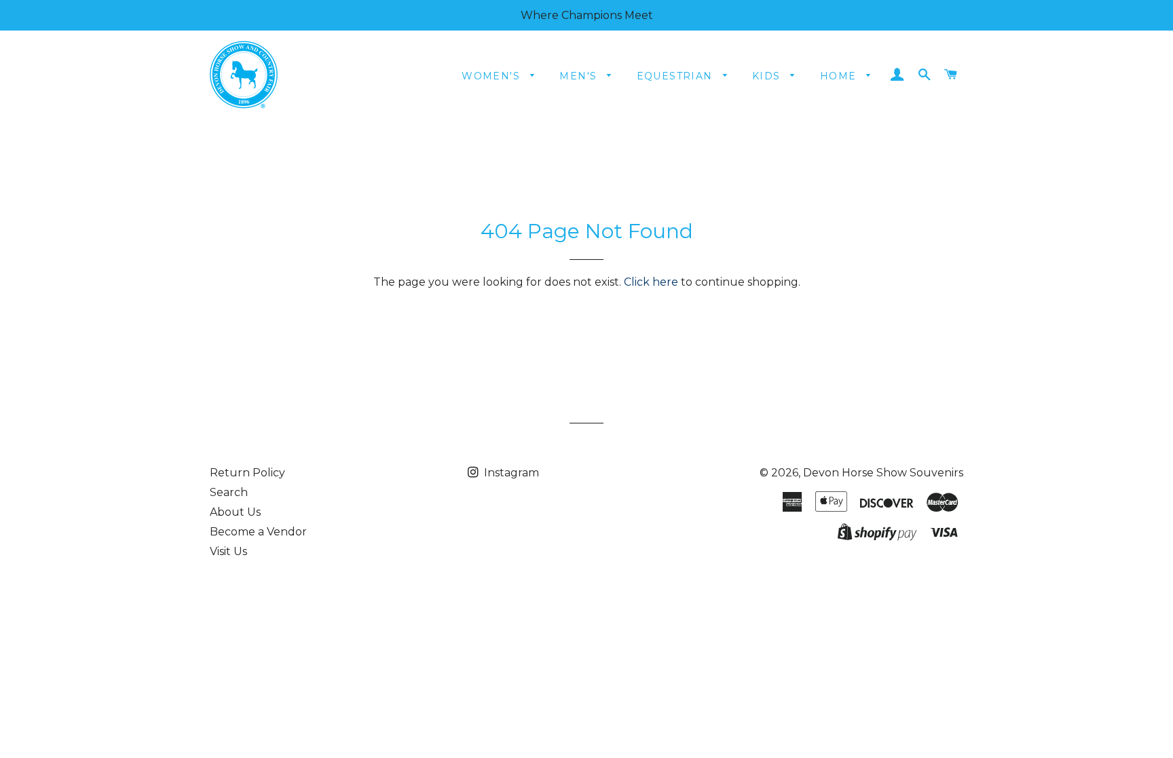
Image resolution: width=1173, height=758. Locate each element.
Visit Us (228, 551)
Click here (651, 282)
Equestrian (676, 76)
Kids (768, 76)
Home (840, 76)
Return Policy (247, 472)
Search (229, 492)
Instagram (510, 472)
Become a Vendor (258, 531)
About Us (235, 512)
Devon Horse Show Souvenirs (883, 472)
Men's (579, 76)
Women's (492, 76)
